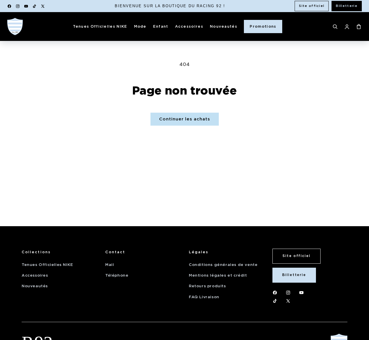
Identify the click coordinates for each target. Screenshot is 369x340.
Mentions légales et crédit (218, 275)
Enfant (160, 26)
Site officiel (311, 5)
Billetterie (346, 5)
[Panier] (359, 27)
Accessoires (189, 26)
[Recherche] (335, 27)
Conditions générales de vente (223, 264)
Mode (140, 26)
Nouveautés (223, 26)
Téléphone (116, 275)
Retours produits (207, 286)
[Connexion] (347, 27)
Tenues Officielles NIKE (100, 26)
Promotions (263, 26)
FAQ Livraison (204, 297)
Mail (109, 264)
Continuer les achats (184, 119)
